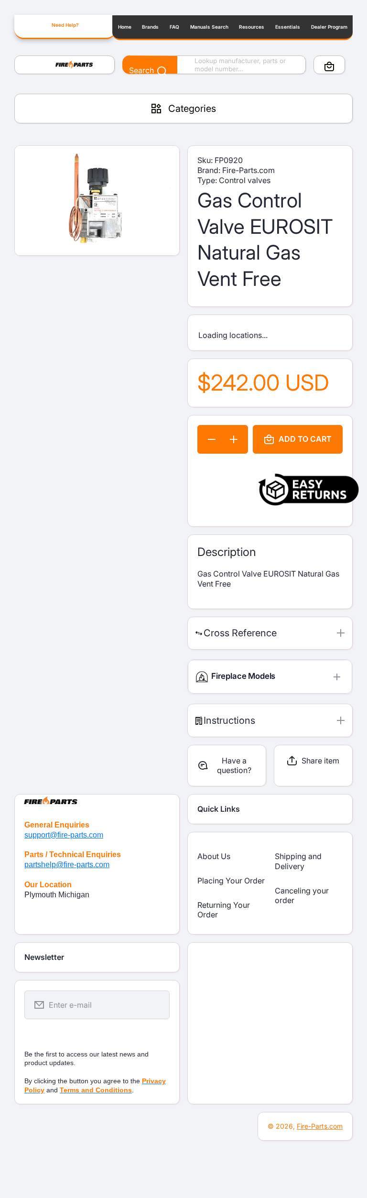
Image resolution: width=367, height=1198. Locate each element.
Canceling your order (302, 895)
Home (124, 27)
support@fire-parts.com (63, 835)
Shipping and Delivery (298, 861)
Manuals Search (209, 27)
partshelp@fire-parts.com (66, 864)
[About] (97, 799)
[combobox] (214, 65)
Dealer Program (329, 27)
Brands (150, 27)
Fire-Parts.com (320, 1126)
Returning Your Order (223, 910)
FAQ (174, 27)
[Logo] (64, 65)
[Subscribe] (156, 1005)
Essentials (287, 27)
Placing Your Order (231, 880)
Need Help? (65, 25)
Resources (251, 27)
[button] (329, 66)
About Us (213, 856)
